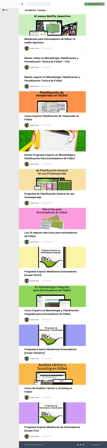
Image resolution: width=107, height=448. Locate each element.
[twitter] (80, 444)
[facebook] (77, 444)
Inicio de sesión (94, 4)
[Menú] (22, 4)
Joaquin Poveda (34, 48)
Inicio (6, 10)
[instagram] (83, 444)
